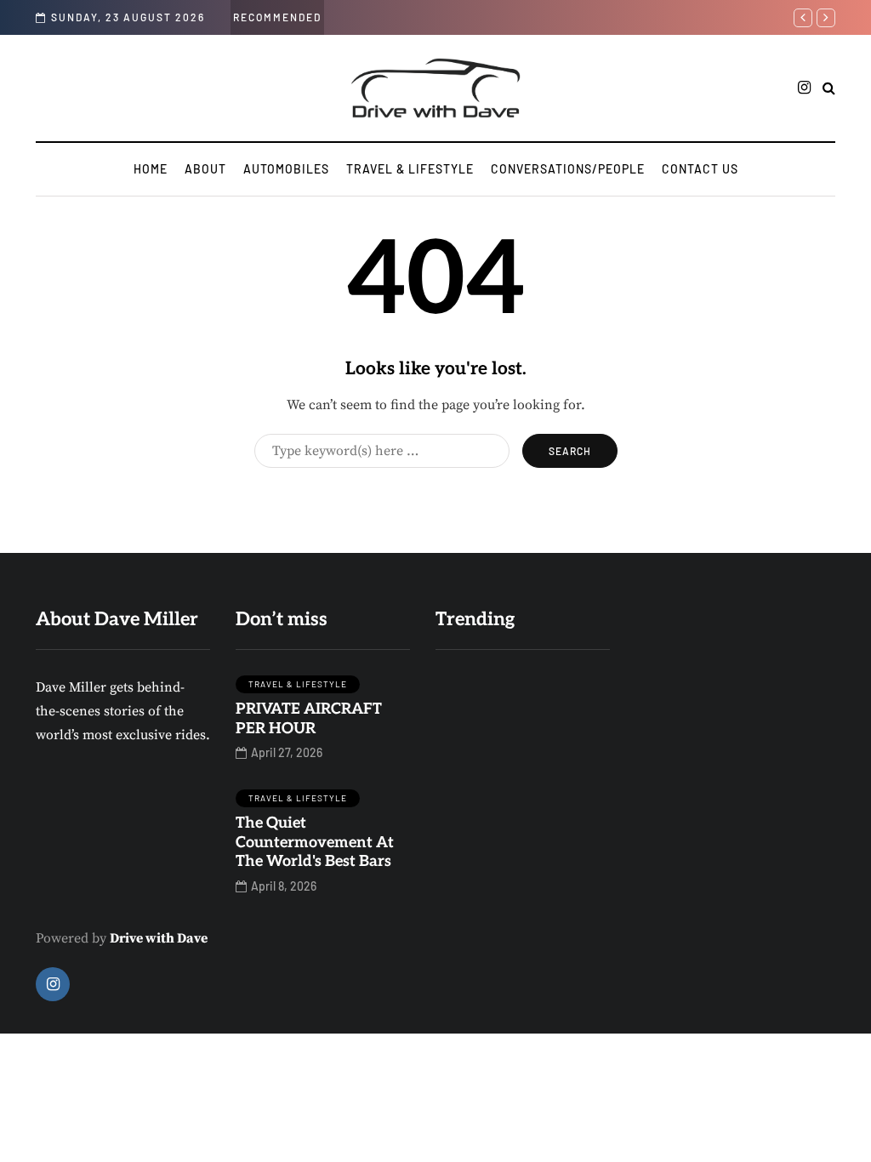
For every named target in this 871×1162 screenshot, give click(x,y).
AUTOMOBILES (286, 169)
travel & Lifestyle (410, 169)
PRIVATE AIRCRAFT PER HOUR (309, 719)
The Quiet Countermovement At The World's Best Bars (315, 842)
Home (151, 169)
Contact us (700, 169)
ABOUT (205, 169)
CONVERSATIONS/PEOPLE (568, 169)
